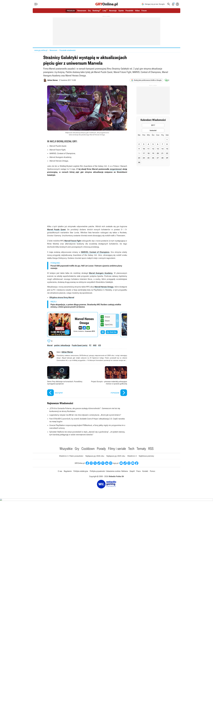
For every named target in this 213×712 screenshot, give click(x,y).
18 (148, 153)
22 (167, 153)
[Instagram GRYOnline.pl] (91, 463)
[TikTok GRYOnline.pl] (99, 463)
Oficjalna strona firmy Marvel (61, 297)
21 (162, 153)
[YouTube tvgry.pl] (121, 463)
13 (158, 149)
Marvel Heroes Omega (104, 287)
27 (158, 158)
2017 (153, 125)
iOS (99, 345)
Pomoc (152, 471)
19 (153, 153)
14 (162, 149)
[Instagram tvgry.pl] (129, 463)
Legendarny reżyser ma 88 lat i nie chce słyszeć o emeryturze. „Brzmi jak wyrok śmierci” (85, 415)
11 (148, 149)
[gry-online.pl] (106, 4)
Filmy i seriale (117, 448)
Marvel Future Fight (72, 241)
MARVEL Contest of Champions (95, 252)
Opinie (121, 10)
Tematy (141, 448)
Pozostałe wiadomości (67, 50)
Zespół (132, 471)
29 (167, 158)
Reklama (124, 471)
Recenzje (113, 10)
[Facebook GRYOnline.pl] (87, 463)
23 (139, 158)
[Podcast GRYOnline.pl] (103, 463)
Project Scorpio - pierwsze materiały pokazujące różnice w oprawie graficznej (107, 381)
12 (153, 149)
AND (95, 345)
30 (139, 162)
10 (144, 149)
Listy (104, 10)
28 (162, 158)
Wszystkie (66, 448)
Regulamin (68, 471)
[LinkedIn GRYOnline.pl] (106, 463)
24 (144, 158)
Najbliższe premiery (146, 456)
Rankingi (96, 10)
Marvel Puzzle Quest (56, 229)
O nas (60, 471)
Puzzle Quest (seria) (79, 345)
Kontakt (145, 471)
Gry (89, 10)
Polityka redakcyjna (80, 471)
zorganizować (116, 169)
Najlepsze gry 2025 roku (115, 456)
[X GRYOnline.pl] (95, 463)
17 (144, 153)
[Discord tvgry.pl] (132, 463)
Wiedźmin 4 (132, 456)
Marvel (49, 345)
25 (148, 158)
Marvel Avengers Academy (100, 273)
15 (167, 149)
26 (153, 158)
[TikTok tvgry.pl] (125, 463)
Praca (138, 471)
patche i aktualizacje (62, 345)
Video (137, 10)
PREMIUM (71, 11)
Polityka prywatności (97, 471)
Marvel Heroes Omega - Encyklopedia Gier (72, 324)
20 (158, 153)
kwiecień (153, 130)
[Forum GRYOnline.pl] (110, 463)
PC (90, 345)
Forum (144, 10)
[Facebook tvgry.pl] (136, 463)
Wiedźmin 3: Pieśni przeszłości (71, 456)
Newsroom (81, 10)
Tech (131, 448)
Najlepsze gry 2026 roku (94, 456)
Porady (101, 448)
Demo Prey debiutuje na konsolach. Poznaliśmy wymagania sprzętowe (66, 381)
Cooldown (88, 448)
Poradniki (129, 10)
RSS (151, 448)
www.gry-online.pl (40, 50)
